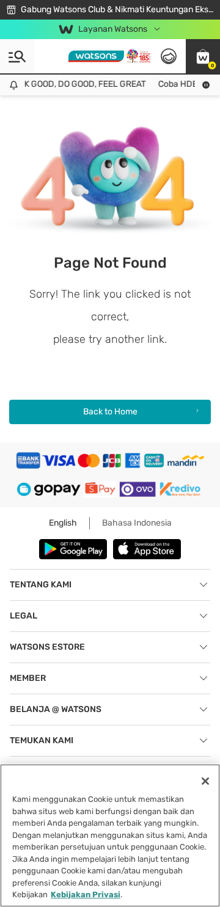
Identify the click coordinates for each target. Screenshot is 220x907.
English (63, 523)
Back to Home (110, 411)
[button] (203, 56)
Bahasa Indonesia (137, 523)
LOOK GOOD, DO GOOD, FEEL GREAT (74, 84)
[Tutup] (205, 781)
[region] (110, 835)
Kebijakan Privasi (85, 894)
